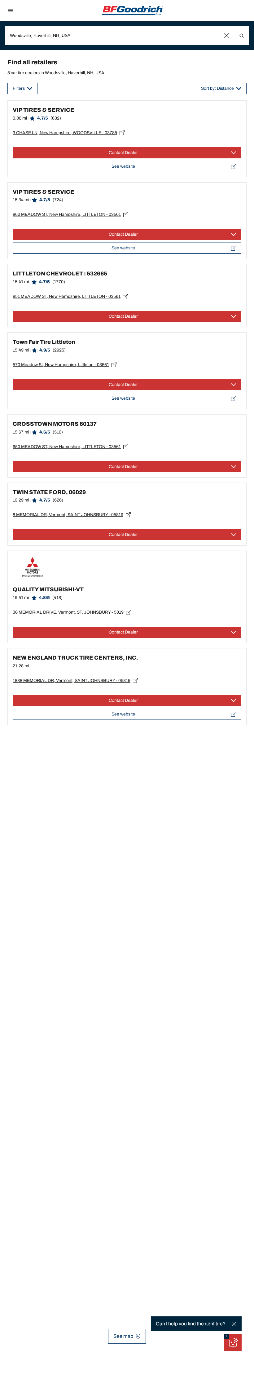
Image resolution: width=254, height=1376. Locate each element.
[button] (226, 36)
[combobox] (127, 35)
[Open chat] (233, 1342)
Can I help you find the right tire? (191, 1323)
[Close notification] (234, 1324)
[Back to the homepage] (132, 10)
